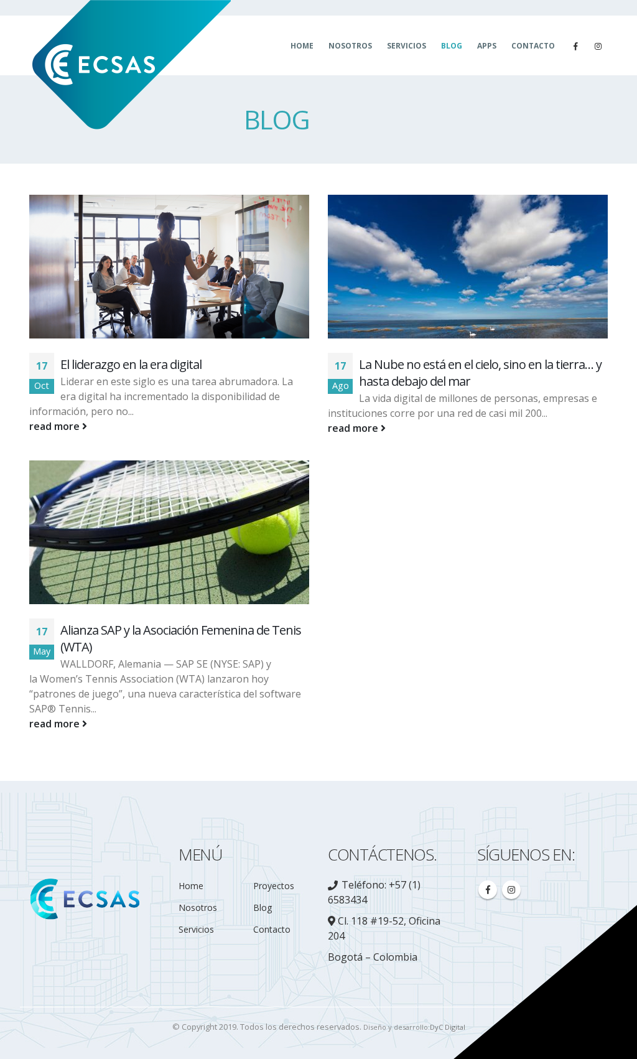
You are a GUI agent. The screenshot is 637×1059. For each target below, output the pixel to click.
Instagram (511, 889)
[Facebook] (575, 46)
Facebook (487, 889)
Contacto (533, 45)
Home (302, 45)
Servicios (406, 45)
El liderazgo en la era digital (131, 364)
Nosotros (350, 45)
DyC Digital (447, 1027)
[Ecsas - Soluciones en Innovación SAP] (130, 66)
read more (55, 426)
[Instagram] (597, 46)
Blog (451, 45)
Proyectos (273, 886)
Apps (486, 45)
